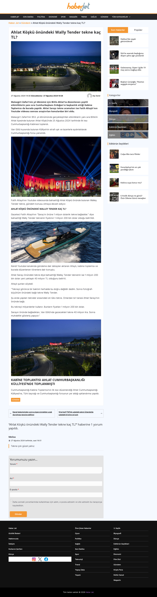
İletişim (12, 544)
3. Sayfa (113, 103)
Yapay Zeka (80, 570)
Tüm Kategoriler (120, 17)
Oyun (77, 533)
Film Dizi (117, 559)
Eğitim (112, 135)
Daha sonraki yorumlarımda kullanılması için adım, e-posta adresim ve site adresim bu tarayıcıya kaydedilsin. (57, 504)
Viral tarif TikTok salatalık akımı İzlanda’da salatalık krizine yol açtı (76, 413)
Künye (11, 554)
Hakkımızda (13, 539)
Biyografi (113, 111)
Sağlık (94, 17)
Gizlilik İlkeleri (14, 533)
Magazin (73, 17)
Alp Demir (96, 96)
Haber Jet (15, 17)
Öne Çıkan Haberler (83, 528)
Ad (12, 478)
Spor (63, 17)
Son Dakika (28, 17)
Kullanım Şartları (15, 549)
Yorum (13, 464)
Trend (84, 17)
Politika (41, 17)
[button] (129, 17)
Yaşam (78, 575)
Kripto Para (118, 570)
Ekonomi (53, 17)
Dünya (112, 119)
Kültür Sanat (119, 575)
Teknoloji (79, 559)
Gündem (104, 17)
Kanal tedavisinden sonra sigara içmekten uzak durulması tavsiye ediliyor (32, 413)
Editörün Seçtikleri (117, 127)
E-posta (14, 489)
